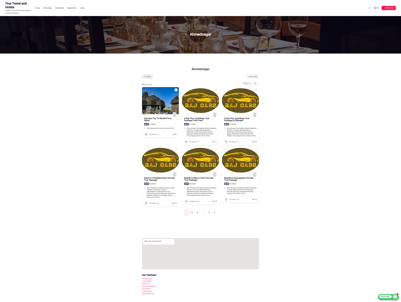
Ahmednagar (151, 128)
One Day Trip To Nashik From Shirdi (157, 119)
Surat (153, 197)
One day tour (146, 288)
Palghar (210, 134)
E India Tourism (147, 291)
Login (82, 8)
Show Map (254, 76)
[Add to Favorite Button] (176, 89)
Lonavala (196, 130)
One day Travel (147, 278)
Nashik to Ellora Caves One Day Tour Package (199, 179)
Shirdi (172, 128)
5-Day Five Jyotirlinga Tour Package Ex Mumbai (236, 119)
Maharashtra (160, 128)
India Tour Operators (148, 286)
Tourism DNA (146, 281)
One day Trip (146, 283)
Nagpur (229, 134)
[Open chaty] (395, 296)
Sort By (245, 83)
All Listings (47, 8)
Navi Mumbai (203, 134)
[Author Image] (174, 114)
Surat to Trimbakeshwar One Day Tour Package (159, 179)
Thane (208, 136)
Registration (72, 8)
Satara (198, 136)
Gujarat (167, 188)
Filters (149, 76)
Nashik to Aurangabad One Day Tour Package (239, 179)
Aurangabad (200, 128)
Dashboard (59, 8)
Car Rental (152, 134)
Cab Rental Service (148, 293)
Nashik (167, 128)
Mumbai (210, 132)
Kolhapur (190, 130)
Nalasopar (190, 134)
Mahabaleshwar (205, 130)
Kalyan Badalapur (210, 128)
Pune (188, 136)
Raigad (193, 136)
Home (38, 8)
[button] (144, 100)
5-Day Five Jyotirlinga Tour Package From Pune (196, 119)
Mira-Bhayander (201, 132)
